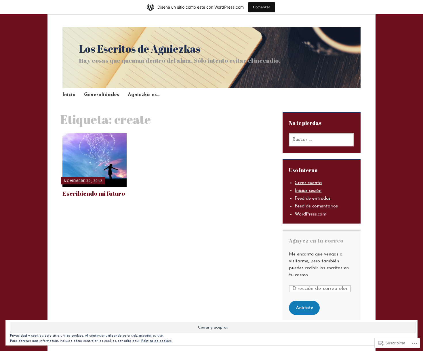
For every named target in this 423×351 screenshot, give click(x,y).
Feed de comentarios (316, 206)
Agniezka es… (144, 94)
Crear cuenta (308, 183)
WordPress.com (310, 214)
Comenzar (261, 7)
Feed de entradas (313, 198)
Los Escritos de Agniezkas (140, 49)
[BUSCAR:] (321, 139)
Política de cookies (156, 341)
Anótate (304, 308)
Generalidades (101, 94)
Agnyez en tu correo (316, 240)
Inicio (68, 94)
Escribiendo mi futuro (93, 193)
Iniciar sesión (308, 190)
